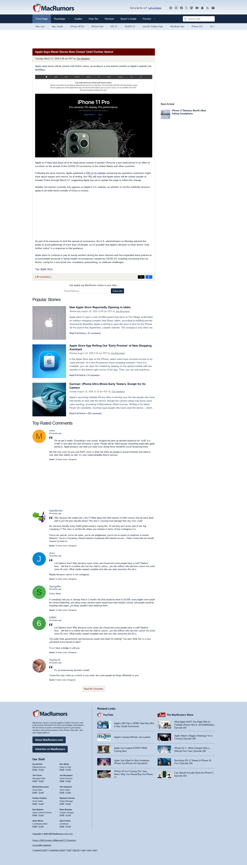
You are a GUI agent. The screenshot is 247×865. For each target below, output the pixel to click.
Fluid (69, 850)
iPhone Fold (97, 26)
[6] (39, 629)
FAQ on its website (96, 173)
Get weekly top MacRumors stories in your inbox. (94, 285)
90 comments (43, 277)
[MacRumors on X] (186, 8)
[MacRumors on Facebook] (181, 8)
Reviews (109, 18)
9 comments (94, 375)
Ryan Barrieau (66, 809)
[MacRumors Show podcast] (170, 8)
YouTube (108, 714)
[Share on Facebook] (149, 277)
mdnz (52, 430)
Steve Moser (37, 821)
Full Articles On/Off (57, 850)
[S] (39, 598)
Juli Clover (37, 775)
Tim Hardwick (83, 58)
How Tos (93, 18)
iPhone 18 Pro (77, 26)
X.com (41, 769)
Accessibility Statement (41, 845)
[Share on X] (141, 277)
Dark (95, 850)
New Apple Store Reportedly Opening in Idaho (100, 307)
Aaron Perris (65, 821)
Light (89, 850)
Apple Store (46, 269)
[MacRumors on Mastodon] (191, 8)
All (212, 26)
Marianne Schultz (67, 798)
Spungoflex (55, 586)
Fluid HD (76, 850)
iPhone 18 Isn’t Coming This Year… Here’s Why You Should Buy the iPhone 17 (133, 774)
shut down (58, 162)
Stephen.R (54, 660)
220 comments (95, 413)
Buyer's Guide (128, 18)
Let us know (154, 8)
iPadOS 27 (130, 26)
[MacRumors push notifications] (202, 8)
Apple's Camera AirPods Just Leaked (132, 737)
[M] (39, 442)
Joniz (52, 553)
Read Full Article (77, 333)
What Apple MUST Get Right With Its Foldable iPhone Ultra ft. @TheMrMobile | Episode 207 (194, 725)
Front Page (42, 18)
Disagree (72, 459)
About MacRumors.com (49, 739)
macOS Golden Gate (153, 26)
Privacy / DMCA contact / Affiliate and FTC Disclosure (54, 840)
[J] (39, 565)
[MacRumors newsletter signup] (213, 8)
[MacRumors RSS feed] (207, 8)
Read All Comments (93, 689)
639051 (52, 617)
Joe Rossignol (123, 311)
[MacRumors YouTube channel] (197, 8)
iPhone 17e (197, 26)
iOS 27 (114, 26)
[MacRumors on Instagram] (176, 8)
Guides (78, 18)
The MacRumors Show (180, 714)
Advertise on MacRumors (50, 749)
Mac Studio (57, 26)
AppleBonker (56, 510)
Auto (84, 850)
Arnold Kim (37, 764)
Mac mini (40, 26)
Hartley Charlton (39, 798)
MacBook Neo (177, 26)
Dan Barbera (37, 809)
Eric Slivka (64, 764)
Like (65, 459)
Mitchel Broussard (40, 787)
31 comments (94, 333)
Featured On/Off (40, 850)
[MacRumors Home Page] (53, 8)
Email (34, 769)
